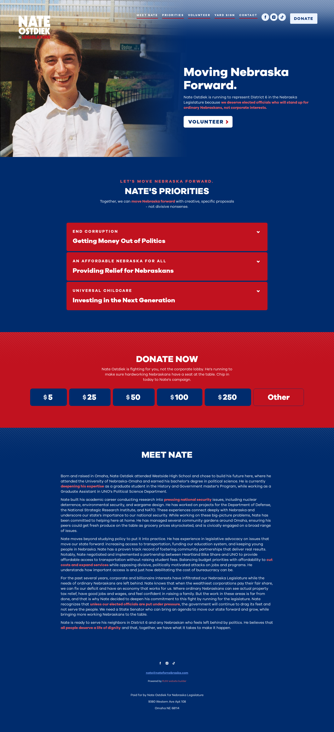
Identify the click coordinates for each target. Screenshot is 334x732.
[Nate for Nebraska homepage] (34, 27)
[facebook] (265, 17)
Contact (248, 15)
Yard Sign (225, 15)
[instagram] (274, 17)
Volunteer (199, 15)
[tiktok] (282, 17)
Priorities (173, 15)
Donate (303, 18)
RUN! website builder (174, 681)
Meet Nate (147, 15)
